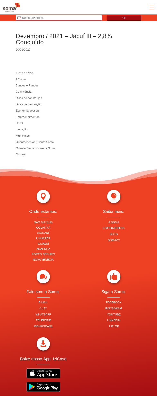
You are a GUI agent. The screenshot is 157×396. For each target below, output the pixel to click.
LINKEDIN (113, 320)
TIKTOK (114, 326)
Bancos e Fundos (27, 85)
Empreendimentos (27, 116)
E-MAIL (43, 302)
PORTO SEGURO (43, 254)
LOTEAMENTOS (113, 228)
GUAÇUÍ (43, 243)
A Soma (21, 79)
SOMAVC (114, 240)
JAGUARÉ (43, 233)
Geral (19, 123)
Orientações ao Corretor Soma (36, 148)
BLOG (114, 234)
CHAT (43, 308)
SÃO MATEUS (43, 222)
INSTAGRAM (113, 308)
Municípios (23, 135)
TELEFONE (43, 320)
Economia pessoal (27, 110)
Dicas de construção (29, 98)
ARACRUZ (43, 249)
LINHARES (43, 238)
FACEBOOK (113, 302)
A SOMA (113, 222)
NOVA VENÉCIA (43, 259)
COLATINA (43, 227)
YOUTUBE (114, 314)
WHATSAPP (43, 314)
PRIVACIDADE (43, 326)
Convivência (23, 91)
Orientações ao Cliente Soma (35, 142)
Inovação (22, 129)
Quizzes (21, 154)
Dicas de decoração (28, 104)
